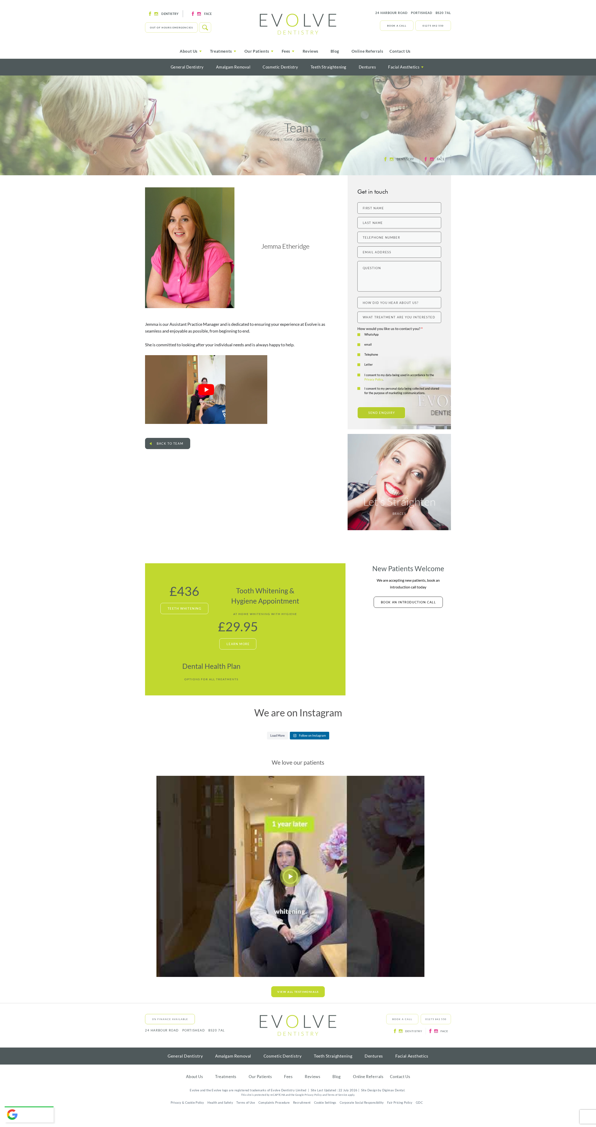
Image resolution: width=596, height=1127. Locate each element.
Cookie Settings (325, 1102)
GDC (419, 1102)
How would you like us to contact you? (390, 328)
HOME (275, 139)
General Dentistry (187, 67)
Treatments (225, 1076)
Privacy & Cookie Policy (187, 1102)
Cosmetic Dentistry (280, 67)
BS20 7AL (413, 13)
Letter (368, 364)
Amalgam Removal (233, 67)
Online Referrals (367, 51)
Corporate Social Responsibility (362, 1102)
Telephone (371, 354)
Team (287, 139)
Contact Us (399, 51)
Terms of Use (245, 1102)
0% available (170, 1019)
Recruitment (302, 1102)
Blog (335, 51)
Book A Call (396, 25)
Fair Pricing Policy (400, 1102)
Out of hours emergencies (171, 27)
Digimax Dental (393, 1090)
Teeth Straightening (328, 67)
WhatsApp (371, 334)
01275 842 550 (433, 25)
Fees (288, 1076)
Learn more (238, 644)
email (368, 344)
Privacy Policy (373, 379)
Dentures (367, 67)
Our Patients (260, 1076)
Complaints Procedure (274, 1102)
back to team (170, 443)
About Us (194, 1076)
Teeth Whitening (185, 608)
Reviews (310, 51)
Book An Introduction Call (408, 602)
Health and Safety (220, 1102)
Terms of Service (337, 1094)
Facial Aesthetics (403, 67)
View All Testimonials (298, 991)
